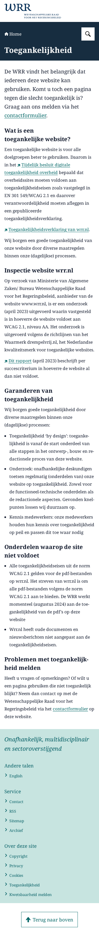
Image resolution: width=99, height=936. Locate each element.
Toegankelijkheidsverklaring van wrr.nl (49, 229)
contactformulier (25, 115)
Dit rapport (20, 361)
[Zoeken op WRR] (88, 34)
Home (15, 34)
